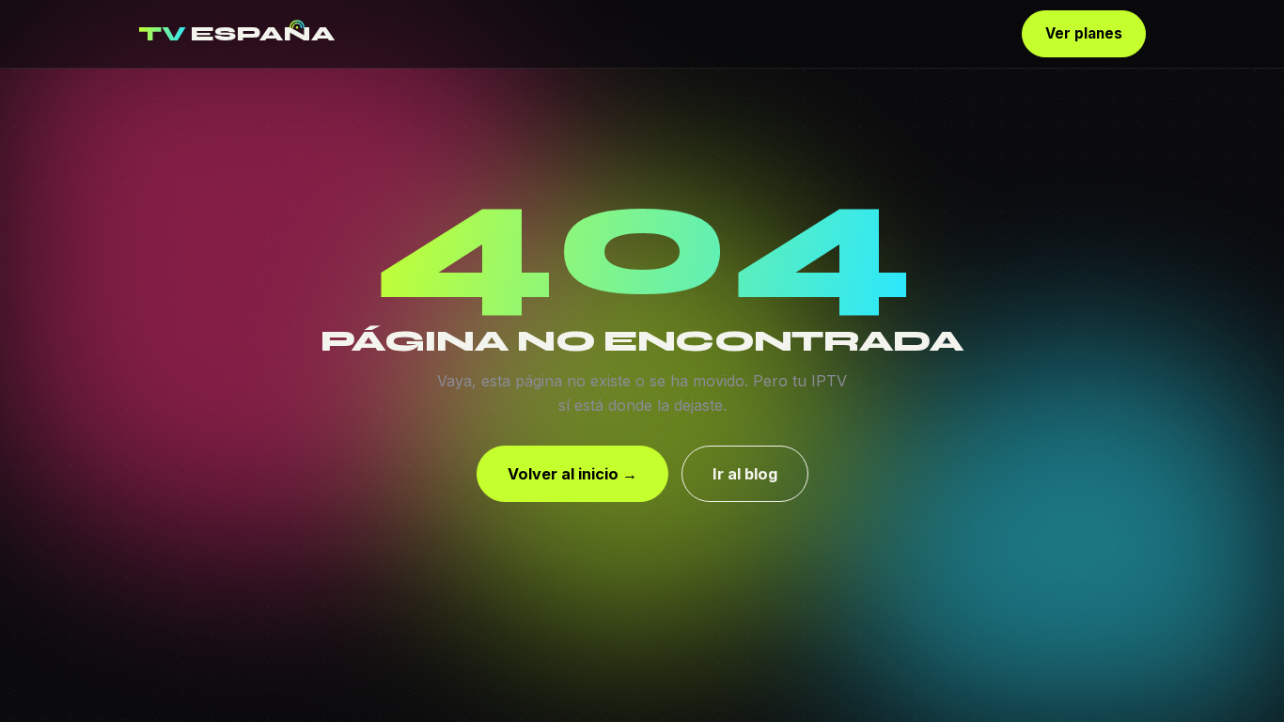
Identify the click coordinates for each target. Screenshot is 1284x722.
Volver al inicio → (572, 473)
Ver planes (1083, 33)
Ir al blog (744, 473)
